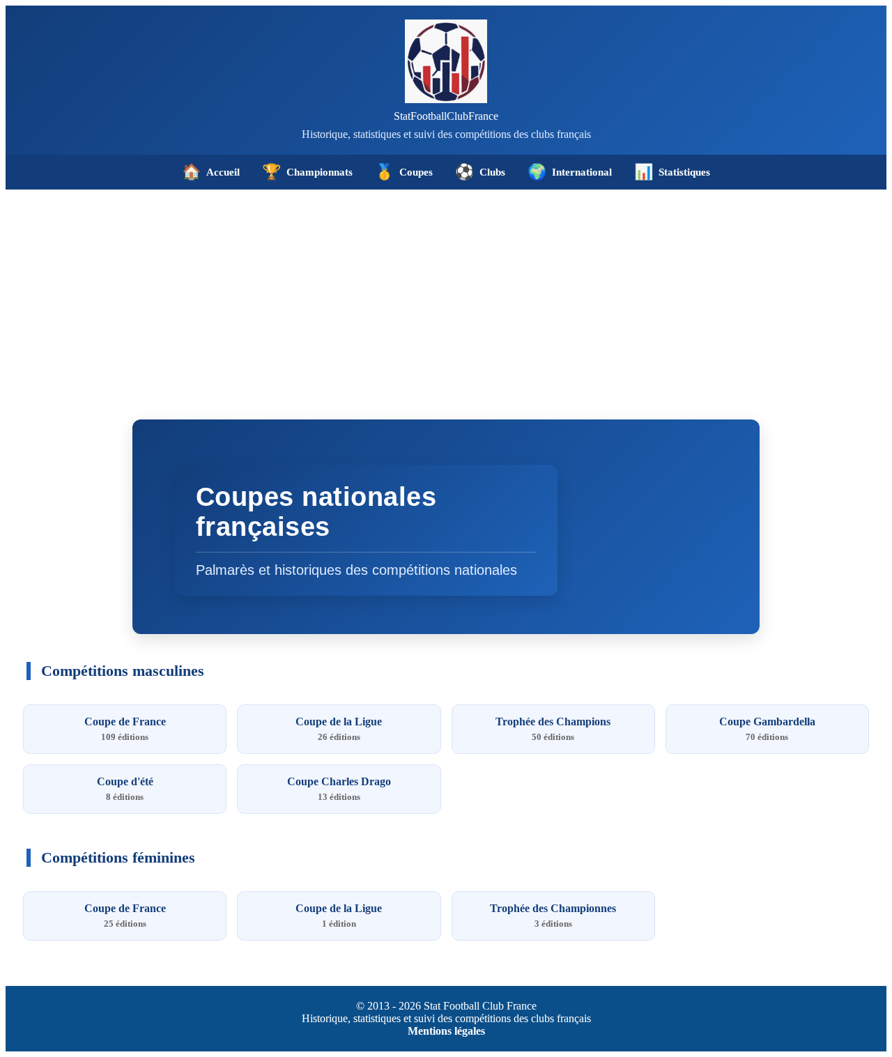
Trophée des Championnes (553, 915)
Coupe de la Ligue (338, 729)
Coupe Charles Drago (339, 789)
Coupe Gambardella (767, 729)
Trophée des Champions (552, 729)
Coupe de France (125, 729)
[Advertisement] (446, 294)
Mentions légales (446, 1031)
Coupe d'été (125, 789)
